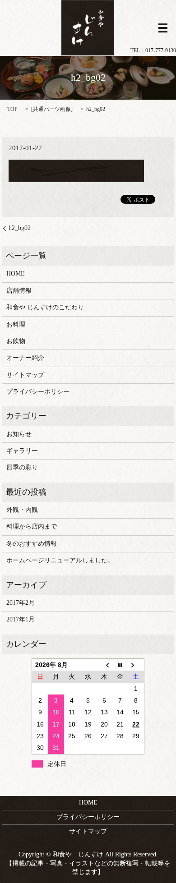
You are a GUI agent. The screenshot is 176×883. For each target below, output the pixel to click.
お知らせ (19, 434)
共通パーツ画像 (52, 109)
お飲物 (15, 341)
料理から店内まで (31, 526)
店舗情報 (19, 290)
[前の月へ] (104, 664)
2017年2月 (20, 602)
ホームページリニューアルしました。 (60, 560)
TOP (12, 109)
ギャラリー (22, 450)
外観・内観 (22, 509)
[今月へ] (120, 664)
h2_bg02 (20, 228)
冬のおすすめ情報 (31, 543)
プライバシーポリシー (37, 391)
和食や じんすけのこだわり (45, 307)
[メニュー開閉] (162, 27)
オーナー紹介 (25, 357)
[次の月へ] (136, 664)
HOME (15, 273)
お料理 (15, 324)
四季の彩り (22, 467)
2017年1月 (20, 619)
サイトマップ (25, 375)
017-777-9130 (160, 50)
